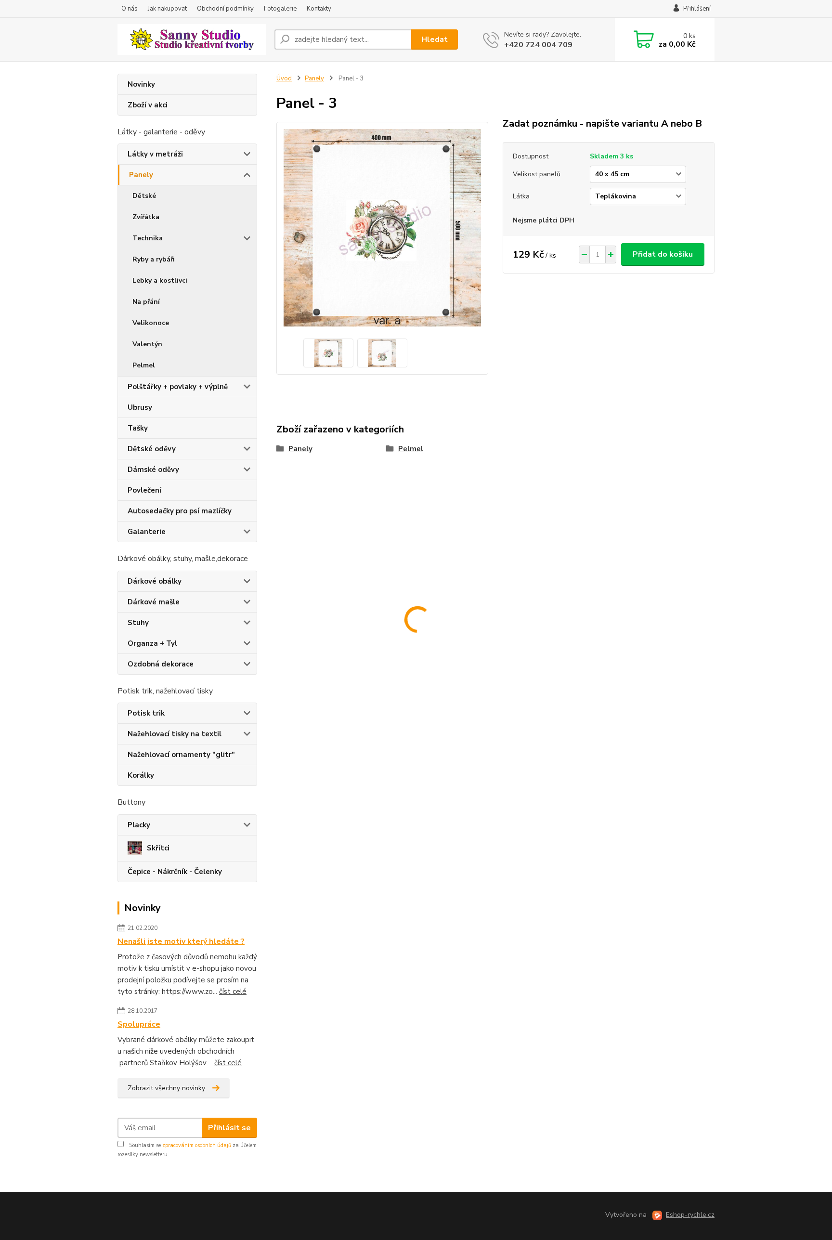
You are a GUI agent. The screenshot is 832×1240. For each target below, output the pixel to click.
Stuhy (138, 622)
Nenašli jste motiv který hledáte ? (181, 941)
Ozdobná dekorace (161, 664)
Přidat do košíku (663, 254)
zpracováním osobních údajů (196, 1145)
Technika (147, 238)
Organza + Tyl (152, 643)
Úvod (284, 78)
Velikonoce (150, 322)
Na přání (146, 301)
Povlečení (144, 490)
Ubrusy (140, 407)
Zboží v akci (148, 105)
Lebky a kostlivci (159, 280)
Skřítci (158, 848)
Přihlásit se (229, 1128)
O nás (129, 8)
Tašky (138, 428)
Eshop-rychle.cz (690, 1214)
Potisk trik (146, 713)
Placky (139, 825)
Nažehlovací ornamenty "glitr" (181, 754)
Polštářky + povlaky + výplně (178, 387)
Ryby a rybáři (153, 259)
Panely (141, 175)
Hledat (434, 39)
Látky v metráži (155, 154)
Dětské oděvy (152, 449)
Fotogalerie (280, 8)
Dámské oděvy (153, 469)
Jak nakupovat (167, 8)
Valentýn (147, 344)
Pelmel (143, 365)
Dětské (144, 195)
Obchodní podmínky (225, 8)
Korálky (141, 775)
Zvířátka (145, 217)
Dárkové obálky (155, 581)
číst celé (233, 991)
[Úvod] (192, 39)
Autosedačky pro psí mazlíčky (180, 511)
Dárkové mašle (154, 602)
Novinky (141, 84)
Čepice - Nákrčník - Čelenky (175, 871)
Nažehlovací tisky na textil (174, 734)
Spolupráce (138, 1024)
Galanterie (147, 531)
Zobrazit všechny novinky (166, 1088)
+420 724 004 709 (538, 44)
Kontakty (319, 8)
